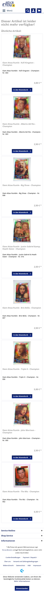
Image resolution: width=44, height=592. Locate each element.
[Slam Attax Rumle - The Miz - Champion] (22, 475)
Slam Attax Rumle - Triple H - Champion (20, 369)
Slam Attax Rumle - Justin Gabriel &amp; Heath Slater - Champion (21, 247)
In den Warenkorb (20, 90)
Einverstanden (22, 588)
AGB (29, 565)
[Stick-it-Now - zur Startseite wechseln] (8, 4)
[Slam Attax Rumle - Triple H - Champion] (22, 353)
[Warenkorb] (39, 10)
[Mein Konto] (33, 10)
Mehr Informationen (22, 581)
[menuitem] (7, 10)
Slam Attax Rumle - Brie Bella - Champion (21, 308)
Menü (9, 10)
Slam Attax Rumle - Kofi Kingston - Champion (18, 64)
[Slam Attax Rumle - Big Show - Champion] (22, 169)
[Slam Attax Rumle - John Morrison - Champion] (22, 414)
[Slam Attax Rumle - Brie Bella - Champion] (22, 292)
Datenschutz (20, 565)
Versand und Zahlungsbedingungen (25, 561)
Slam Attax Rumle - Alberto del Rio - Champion (19, 125)
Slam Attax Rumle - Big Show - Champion (21, 185)
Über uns (7, 561)
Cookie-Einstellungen (13, 557)
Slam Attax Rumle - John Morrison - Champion (18, 431)
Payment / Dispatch (30, 557)
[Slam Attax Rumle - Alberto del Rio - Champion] (22, 108)
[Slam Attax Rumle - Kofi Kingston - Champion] (22, 47)
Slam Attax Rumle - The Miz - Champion (20, 491)
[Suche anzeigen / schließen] (27, 10)
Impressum (37, 565)
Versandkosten (7, 550)
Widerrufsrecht (8, 565)
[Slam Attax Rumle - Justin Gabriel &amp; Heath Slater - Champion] (22, 230)
